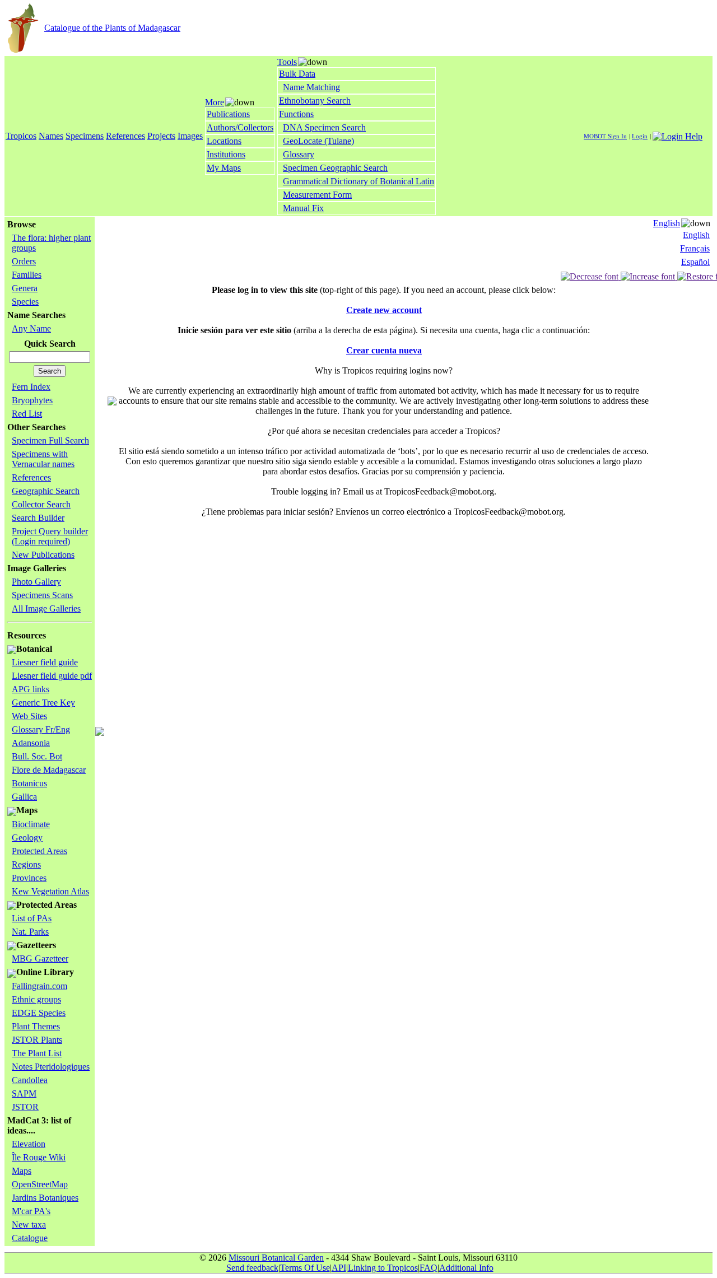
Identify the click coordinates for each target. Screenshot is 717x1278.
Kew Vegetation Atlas (50, 891)
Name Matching (311, 87)
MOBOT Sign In (605, 136)
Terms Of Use (305, 1267)
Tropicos (21, 136)
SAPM (24, 1093)
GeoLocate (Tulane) (318, 141)
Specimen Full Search (50, 440)
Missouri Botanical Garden (276, 1257)
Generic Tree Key (43, 702)
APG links (30, 689)
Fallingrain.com (39, 986)
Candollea (30, 1080)
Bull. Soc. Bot (37, 756)
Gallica (24, 796)
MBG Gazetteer (40, 958)
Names (51, 136)
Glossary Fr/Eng (41, 729)
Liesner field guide (45, 662)
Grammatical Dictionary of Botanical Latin (358, 181)
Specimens (85, 136)
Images (190, 136)
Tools (287, 62)
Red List (27, 413)
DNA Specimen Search (324, 127)
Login (640, 136)
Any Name (31, 328)
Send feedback (252, 1267)
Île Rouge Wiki (39, 1157)
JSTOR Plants (37, 1039)
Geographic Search (46, 491)
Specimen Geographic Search (335, 167)
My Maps (224, 167)
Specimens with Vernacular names (43, 459)
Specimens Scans (42, 595)
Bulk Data (297, 73)
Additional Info (466, 1267)
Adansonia (31, 743)
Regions (26, 864)
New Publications (43, 554)
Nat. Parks (30, 931)
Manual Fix (303, 208)
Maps (21, 1171)
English (666, 223)
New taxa (29, 1224)
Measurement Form (317, 194)
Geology (27, 837)
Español (695, 262)
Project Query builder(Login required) (50, 536)
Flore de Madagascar (49, 770)
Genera (25, 288)
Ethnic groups (36, 999)
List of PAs (32, 918)
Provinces (29, 878)
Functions (296, 114)
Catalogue (30, 1238)
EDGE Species (39, 1013)
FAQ (428, 1267)
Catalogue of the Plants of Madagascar (112, 27)
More (214, 102)
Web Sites (29, 716)
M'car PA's (31, 1211)
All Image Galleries (46, 608)
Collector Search (41, 504)
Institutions (226, 154)
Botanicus (29, 783)
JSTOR (25, 1107)
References (125, 136)
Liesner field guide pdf (52, 675)
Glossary (298, 154)
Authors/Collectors (240, 127)
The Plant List (37, 1053)
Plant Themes (36, 1026)
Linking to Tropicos (383, 1267)
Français (695, 248)
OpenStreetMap (40, 1184)
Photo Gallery (36, 581)
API (339, 1267)
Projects (161, 136)
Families (26, 274)
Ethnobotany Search (315, 100)
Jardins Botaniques (45, 1197)
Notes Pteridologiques (51, 1066)
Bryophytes (32, 400)
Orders (24, 261)
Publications (228, 114)
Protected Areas (39, 851)
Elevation (28, 1144)
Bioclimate (31, 824)
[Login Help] (677, 135)
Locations (224, 141)
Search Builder (38, 518)
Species (25, 301)
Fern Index (31, 386)
